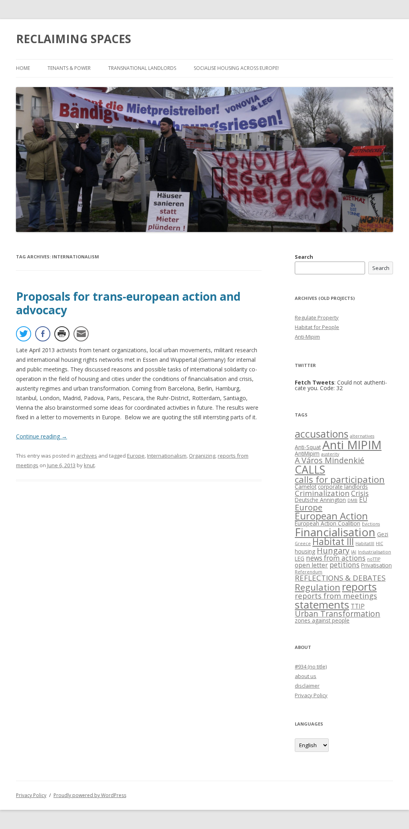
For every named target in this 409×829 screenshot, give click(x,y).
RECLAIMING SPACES (73, 38)
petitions (344, 564)
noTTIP (373, 559)
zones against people (322, 620)
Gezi (382, 534)
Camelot (305, 486)
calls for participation (340, 479)
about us (305, 676)
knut (89, 465)
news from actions (335, 558)
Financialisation (335, 531)
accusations (321, 433)
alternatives (362, 436)
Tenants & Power (69, 68)
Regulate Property (317, 317)
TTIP (358, 606)
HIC (379, 543)
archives (86, 455)
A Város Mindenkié (329, 460)
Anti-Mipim (307, 336)
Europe (136, 455)
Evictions (371, 524)
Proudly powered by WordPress (90, 795)
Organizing (202, 455)
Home (23, 68)
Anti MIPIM (351, 445)
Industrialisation (374, 552)
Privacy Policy (311, 695)
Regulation (317, 587)
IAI (353, 552)
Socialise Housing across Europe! (236, 68)
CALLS (310, 469)
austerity (330, 454)
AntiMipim (307, 453)
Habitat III (333, 541)
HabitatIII (364, 543)
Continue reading (41, 436)
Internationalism (167, 455)
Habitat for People (317, 327)
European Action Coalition (327, 523)
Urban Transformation (337, 613)
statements (322, 604)
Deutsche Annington (320, 500)
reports (359, 586)
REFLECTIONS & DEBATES (340, 578)
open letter (311, 565)
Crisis (360, 493)
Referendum (308, 572)
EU (363, 499)
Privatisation (376, 565)
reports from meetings (336, 596)
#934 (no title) (311, 666)
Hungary (333, 550)
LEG (299, 558)
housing (305, 551)
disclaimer (307, 685)
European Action (331, 516)
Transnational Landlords (142, 68)
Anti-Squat (308, 447)
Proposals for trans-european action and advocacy (128, 303)
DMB (352, 500)
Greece (303, 543)
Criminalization (322, 493)
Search (304, 256)
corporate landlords (343, 486)
